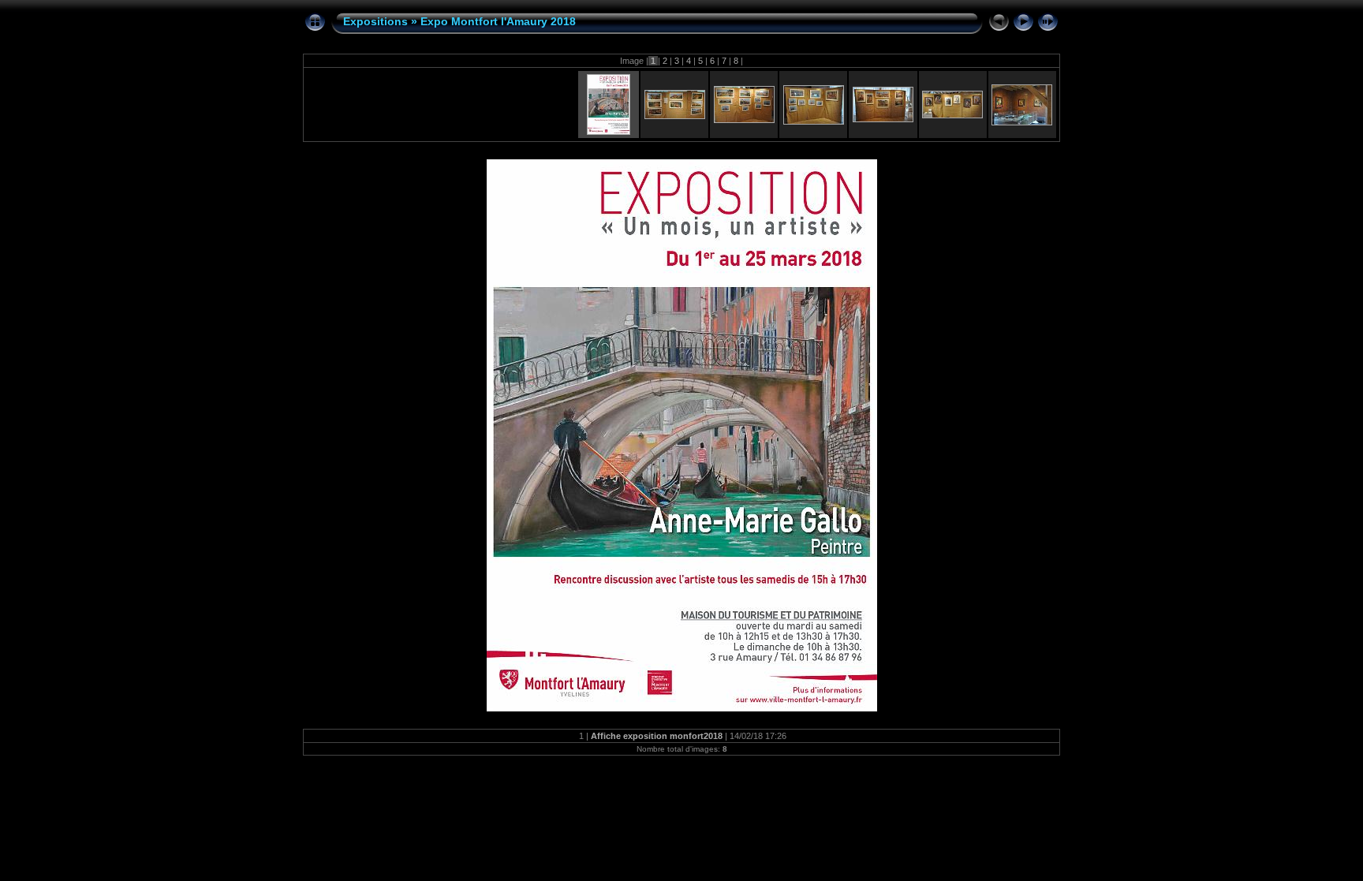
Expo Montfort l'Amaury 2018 (498, 21)
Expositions (375, 21)
